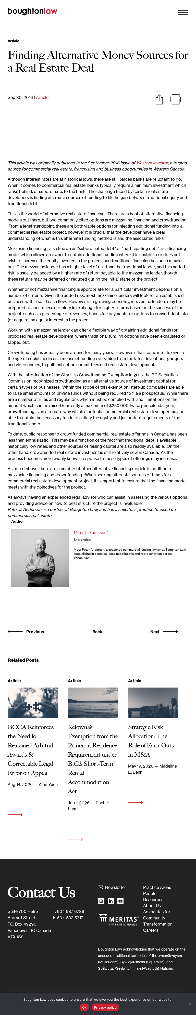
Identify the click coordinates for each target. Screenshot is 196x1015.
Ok (84, 1007)
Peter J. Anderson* (91, 532)
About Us (152, 905)
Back (97, 631)
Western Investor (152, 162)
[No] (189, 1004)
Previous (34, 631)
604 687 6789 (70, 911)
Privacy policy (105, 1007)
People (149, 893)
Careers (150, 930)
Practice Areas (157, 887)
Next (155, 631)
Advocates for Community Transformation (158, 918)
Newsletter (115, 887)
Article (42, 97)
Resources (153, 899)
